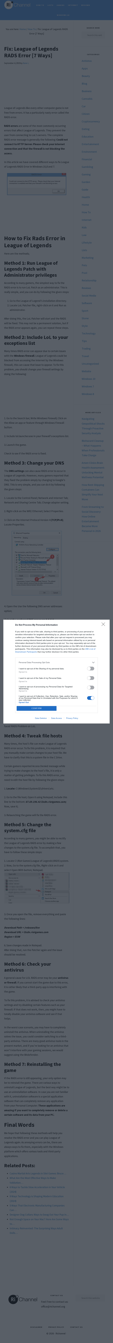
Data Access (56, 718)
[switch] (90, 668)
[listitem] (56, 662)
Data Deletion (41, 718)
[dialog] (56, 671)
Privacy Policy (72, 718)
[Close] (104, 625)
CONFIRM (37, 708)
